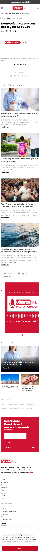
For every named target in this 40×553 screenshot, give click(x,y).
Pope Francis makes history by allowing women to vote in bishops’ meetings (19, 205)
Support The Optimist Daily (9, 506)
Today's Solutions (6, 503)
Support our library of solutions (15, 275)
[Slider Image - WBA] (19, 335)
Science (22, 404)
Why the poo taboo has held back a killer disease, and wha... (29, 388)
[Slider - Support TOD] (20, 335)
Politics (4, 408)
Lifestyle (30, 408)
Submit (33, 447)
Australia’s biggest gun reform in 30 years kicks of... (10, 388)
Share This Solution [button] (8, 31)
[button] (37, 530)
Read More (5, 127)
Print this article (20, 64)
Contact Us (4, 514)
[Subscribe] (17, 335)
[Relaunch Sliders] (22, 335)
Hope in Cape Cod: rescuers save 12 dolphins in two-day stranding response (19, 250)
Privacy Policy (5, 517)
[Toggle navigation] (2, 8)
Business (31, 404)
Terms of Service (6, 520)
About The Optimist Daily (8, 511)
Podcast (3, 509)
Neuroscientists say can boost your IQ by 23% (17, 13)
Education (13, 408)
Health (22, 408)
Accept (20, 548)
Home (2, 13)
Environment (13, 404)
